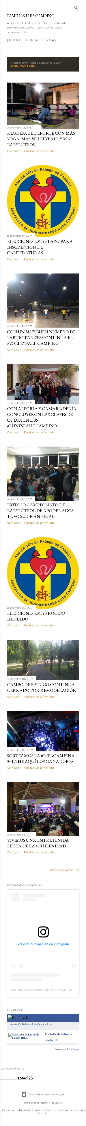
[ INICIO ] (14, 40)
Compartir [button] (14, 151)
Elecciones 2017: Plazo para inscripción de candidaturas (40, 247)
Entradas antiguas (64, 870)
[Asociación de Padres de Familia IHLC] (25, 1037)
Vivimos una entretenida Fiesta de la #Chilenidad (38, 843)
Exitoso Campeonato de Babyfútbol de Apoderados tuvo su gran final (40, 510)
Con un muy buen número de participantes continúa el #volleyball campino (41, 337)
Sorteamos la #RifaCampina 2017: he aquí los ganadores (41, 758)
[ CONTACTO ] (35, 40)
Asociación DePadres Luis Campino (28, 1024)
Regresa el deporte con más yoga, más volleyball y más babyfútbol (41, 138)
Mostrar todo (23, 66)
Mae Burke (56, 1102)
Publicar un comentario (39, 151)
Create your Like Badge (67, 1049)
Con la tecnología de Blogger (46, 1094)
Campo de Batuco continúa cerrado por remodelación (41, 687)
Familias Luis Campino (30, 15)
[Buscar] (76, 7)
